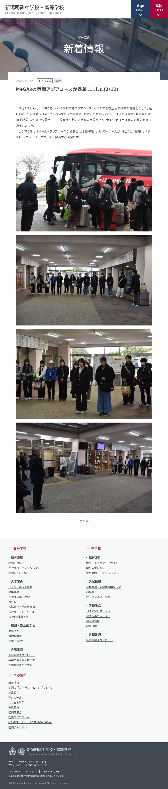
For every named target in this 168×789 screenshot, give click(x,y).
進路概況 (13, 631)
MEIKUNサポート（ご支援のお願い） (30, 722)
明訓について (16, 563)
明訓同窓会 (15, 712)
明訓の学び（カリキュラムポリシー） (31, 687)
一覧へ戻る (84, 521)
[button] (140, 9)
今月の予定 (15, 697)
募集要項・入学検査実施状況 (103, 587)
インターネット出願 (20, 587)
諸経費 (12, 602)
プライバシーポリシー (52, 771)
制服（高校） (16, 641)
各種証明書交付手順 (20, 665)
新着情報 (13, 683)
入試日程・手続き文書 (21, 607)
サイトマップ (31, 771)
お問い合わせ (14, 771)
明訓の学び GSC (17, 573)
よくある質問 (16, 702)
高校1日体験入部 (18, 617)
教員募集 (13, 707)
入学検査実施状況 (19, 597)
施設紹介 (13, 692)
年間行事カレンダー (98, 616)
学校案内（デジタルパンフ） (25, 568)
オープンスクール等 (98, 597)
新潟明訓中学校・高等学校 (34, 9)
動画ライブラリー (19, 717)
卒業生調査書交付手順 (21, 660)
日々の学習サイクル (98, 611)
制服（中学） (94, 626)
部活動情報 (15, 636)
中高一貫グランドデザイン (102, 563)
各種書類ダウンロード (21, 655)
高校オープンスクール (21, 612)
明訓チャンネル (17, 727)
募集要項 (13, 592)
